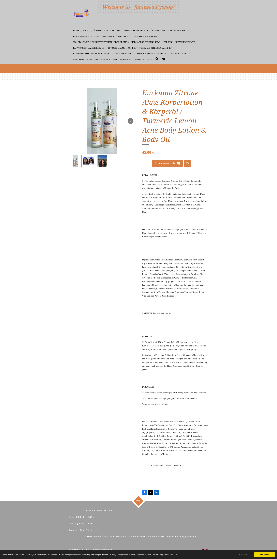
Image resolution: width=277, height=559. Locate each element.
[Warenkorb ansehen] (163, 59)
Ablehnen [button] (243, 555)
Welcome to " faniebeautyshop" (138, 6)
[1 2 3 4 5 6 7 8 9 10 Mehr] (146, 163)
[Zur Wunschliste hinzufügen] (187, 163)
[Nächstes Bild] (130, 121)
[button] (75, 161)
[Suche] (157, 59)
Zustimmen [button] (264, 555)
